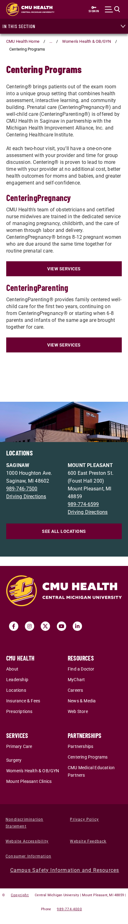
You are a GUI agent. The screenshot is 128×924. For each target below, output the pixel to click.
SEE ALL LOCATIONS (64, 531)
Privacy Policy (84, 819)
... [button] (51, 41)
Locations (16, 690)
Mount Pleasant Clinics (29, 781)
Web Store (78, 711)
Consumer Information (28, 856)
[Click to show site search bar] (112, 9)
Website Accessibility (27, 841)
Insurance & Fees (23, 701)
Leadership (17, 679)
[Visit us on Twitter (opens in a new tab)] (45, 626)
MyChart (76, 679)
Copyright (20, 895)
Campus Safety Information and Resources (64, 870)
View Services (64, 268)
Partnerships (80, 746)
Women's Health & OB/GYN (86, 41)
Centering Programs (88, 757)
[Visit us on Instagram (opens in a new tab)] (29, 626)
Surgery (13, 760)
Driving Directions (26, 496)
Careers (75, 690)
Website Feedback (88, 841)
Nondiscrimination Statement (24, 822)
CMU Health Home (22, 41)
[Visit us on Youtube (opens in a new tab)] (61, 626)
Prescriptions (19, 711)
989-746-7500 (21, 489)
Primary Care (19, 746)
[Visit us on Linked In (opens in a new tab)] (77, 626)
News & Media (82, 701)
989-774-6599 (83, 504)
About (12, 669)
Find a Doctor (81, 669)
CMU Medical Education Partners (91, 771)
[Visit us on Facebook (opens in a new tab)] (14, 626)
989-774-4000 (69, 909)
